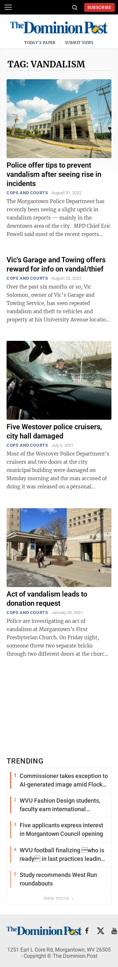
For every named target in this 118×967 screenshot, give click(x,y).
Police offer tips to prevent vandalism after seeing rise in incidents (54, 174)
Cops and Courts (27, 192)
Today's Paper (40, 42)
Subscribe (99, 7)
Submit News (79, 42)
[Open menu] (8, 7)
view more (56, 898)
